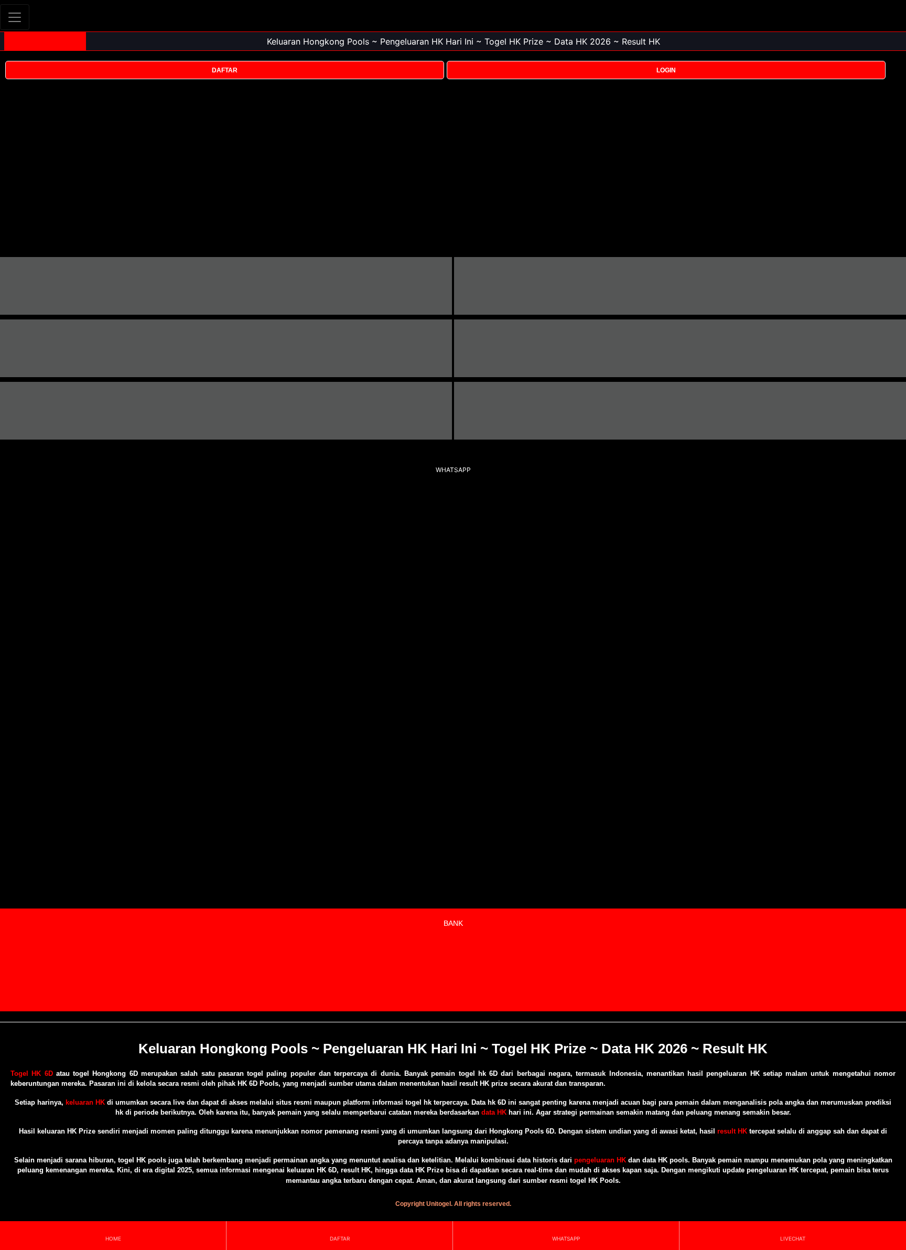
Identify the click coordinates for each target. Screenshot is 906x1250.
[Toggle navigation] (14, 17)
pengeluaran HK (600, 1160)
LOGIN (666, 70)
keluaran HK (85, 1102)
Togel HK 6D (31, 1073)
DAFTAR (225, 70)
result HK (732, 1131)
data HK (493, 1112)
